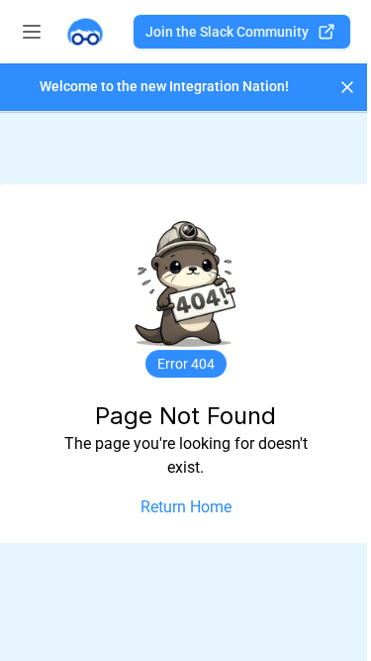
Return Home (186, 506)
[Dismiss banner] (347, 87)
